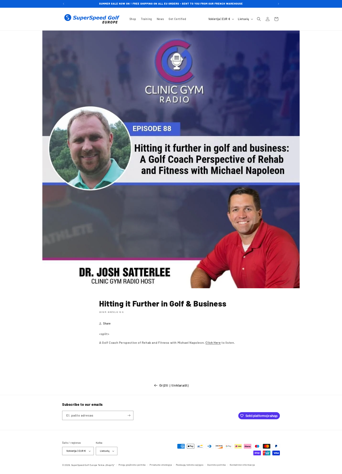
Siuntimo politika (216, 464)
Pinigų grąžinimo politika (132, 464)
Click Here (213, 342)
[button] (259, 19)
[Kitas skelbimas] (278, 4)
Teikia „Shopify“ (106, 465)
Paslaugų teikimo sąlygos (189, 464)
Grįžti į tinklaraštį (174, 385)
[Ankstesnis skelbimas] (63, 4)
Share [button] (107, 323)
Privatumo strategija (161, 464)
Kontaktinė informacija (242, 464)
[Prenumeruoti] (128, 415)
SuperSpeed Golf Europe (84, 465)
